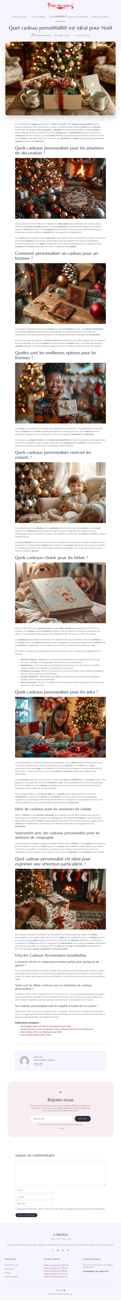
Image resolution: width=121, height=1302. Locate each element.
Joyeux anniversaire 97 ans (56, 1273)
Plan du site (9, 1269)
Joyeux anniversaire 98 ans (56, 1271)
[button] (60, 36)
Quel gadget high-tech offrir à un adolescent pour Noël (46, 1026)
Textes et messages (100, 17)
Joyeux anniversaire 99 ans (56, 1268)
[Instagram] (58, 1250)
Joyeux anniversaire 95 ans (56, 1276)
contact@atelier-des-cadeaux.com (96, 1271)
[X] (68, 1250)
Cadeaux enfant (19, 17)
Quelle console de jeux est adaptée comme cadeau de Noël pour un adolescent (57, 1029)
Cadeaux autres (59, 26)
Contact (8, 1273)
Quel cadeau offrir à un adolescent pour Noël (41, 1032)
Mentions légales (11, 1276)
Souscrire (83, 1119)
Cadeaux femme (38, 17)
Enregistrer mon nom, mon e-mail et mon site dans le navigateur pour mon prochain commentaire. (61, 1209)
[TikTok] (63, 1250)
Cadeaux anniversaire (77, 17)
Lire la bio (38, 1064)
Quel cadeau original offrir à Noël (36, 1035)
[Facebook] (52, 1250)
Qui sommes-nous (12, 1265)
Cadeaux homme (56, 17)
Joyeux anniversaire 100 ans (56, 1265)
